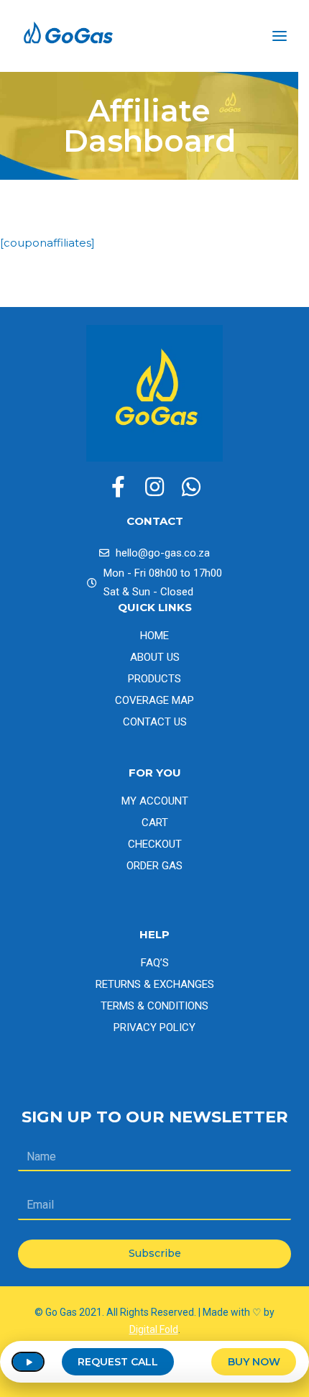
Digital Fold (153, 1329)
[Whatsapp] (191, 487)
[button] (28, 1361)
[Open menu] (279, 36)
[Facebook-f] (118, 487)
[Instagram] (154, 487)
